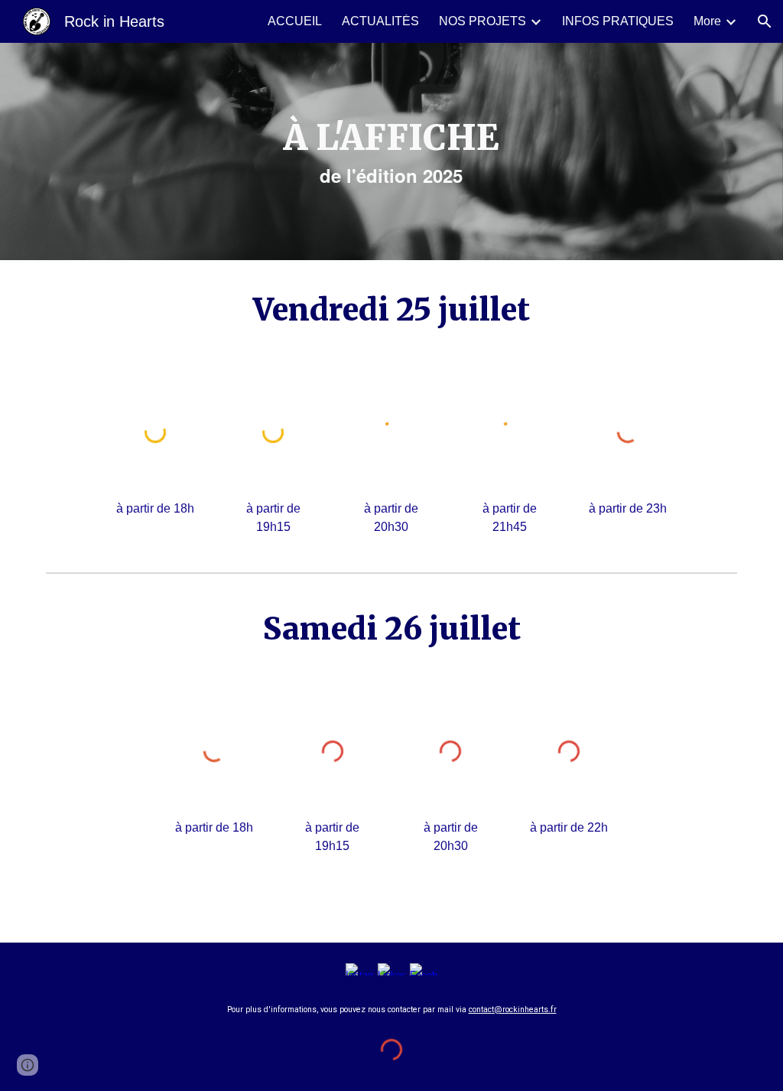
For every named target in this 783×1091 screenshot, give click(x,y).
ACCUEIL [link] (295, 21)
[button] (764, 21)
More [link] (707, 21)
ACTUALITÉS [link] (380, 21)
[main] (391, 152)
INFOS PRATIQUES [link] (618, 21)
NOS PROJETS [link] (482, 21)
